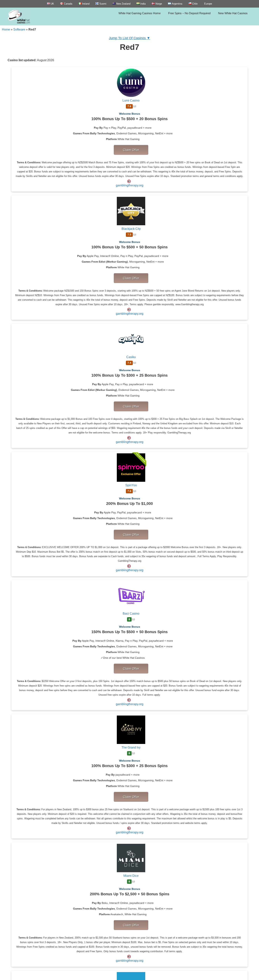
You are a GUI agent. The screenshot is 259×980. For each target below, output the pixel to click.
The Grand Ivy (131, 747)
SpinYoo (131, 485)
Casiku (131, 357)
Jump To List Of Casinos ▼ (129, 38)
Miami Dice (131, 875)
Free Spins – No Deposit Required (189, 13)
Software (19, 29)
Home (6, 29)
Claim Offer (131, 150)
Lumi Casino (131, 100)
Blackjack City (131, 228)
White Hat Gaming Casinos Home (140, 13)
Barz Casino (131, 613)
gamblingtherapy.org (129, 185)
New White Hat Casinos (233, 13)
